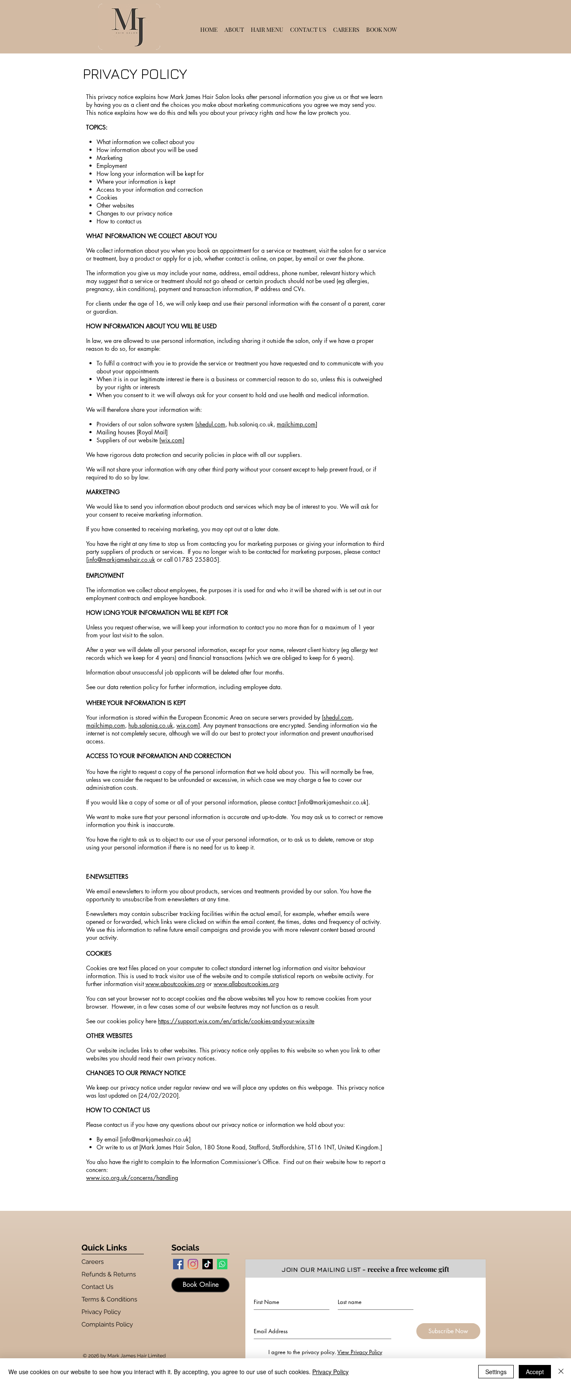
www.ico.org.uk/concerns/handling (132, 1178)
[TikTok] (207, 1264)
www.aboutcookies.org (175, 984)
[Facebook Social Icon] (178, 1264)
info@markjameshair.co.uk (121, 559)
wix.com (172, 440)
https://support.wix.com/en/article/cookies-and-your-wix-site (236, 1021)
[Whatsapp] (222, 1264)
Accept (535, 1371)
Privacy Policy (330, 1371)
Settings (496, 1371)
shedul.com (211, 424)
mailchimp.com (296, 424)
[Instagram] (193, 1264)
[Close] (561, 1371)
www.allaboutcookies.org (246, 984)
